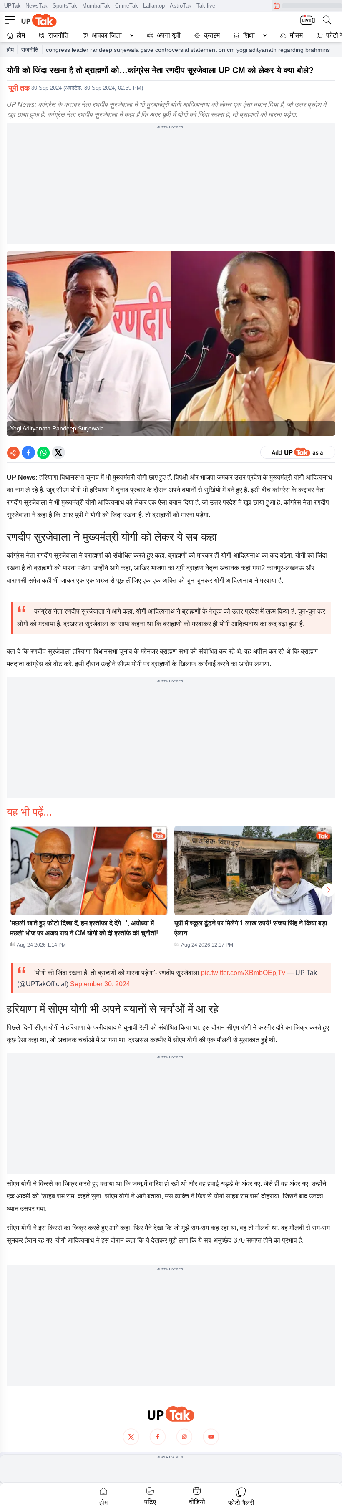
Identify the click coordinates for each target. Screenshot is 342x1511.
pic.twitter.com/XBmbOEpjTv (243, 972)
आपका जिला (107, 35)
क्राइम (212, 35)
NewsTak (36, 6)
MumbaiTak (96, 6)
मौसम (296, 35)
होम (21, 35)
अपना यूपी (169, 35)
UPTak (12, 6)
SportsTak (65, 6)
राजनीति (58, 35)
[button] (106, 35)
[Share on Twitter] (58, 452)
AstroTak (180, 6)
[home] (171, 1414)
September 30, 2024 (100, 984)
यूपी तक (19, 88)
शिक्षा (249, 35)
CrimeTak (126, 6)
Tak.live (205, 6)
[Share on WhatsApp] (43, 452)
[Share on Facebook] (28, 452)
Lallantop (154, 6)
